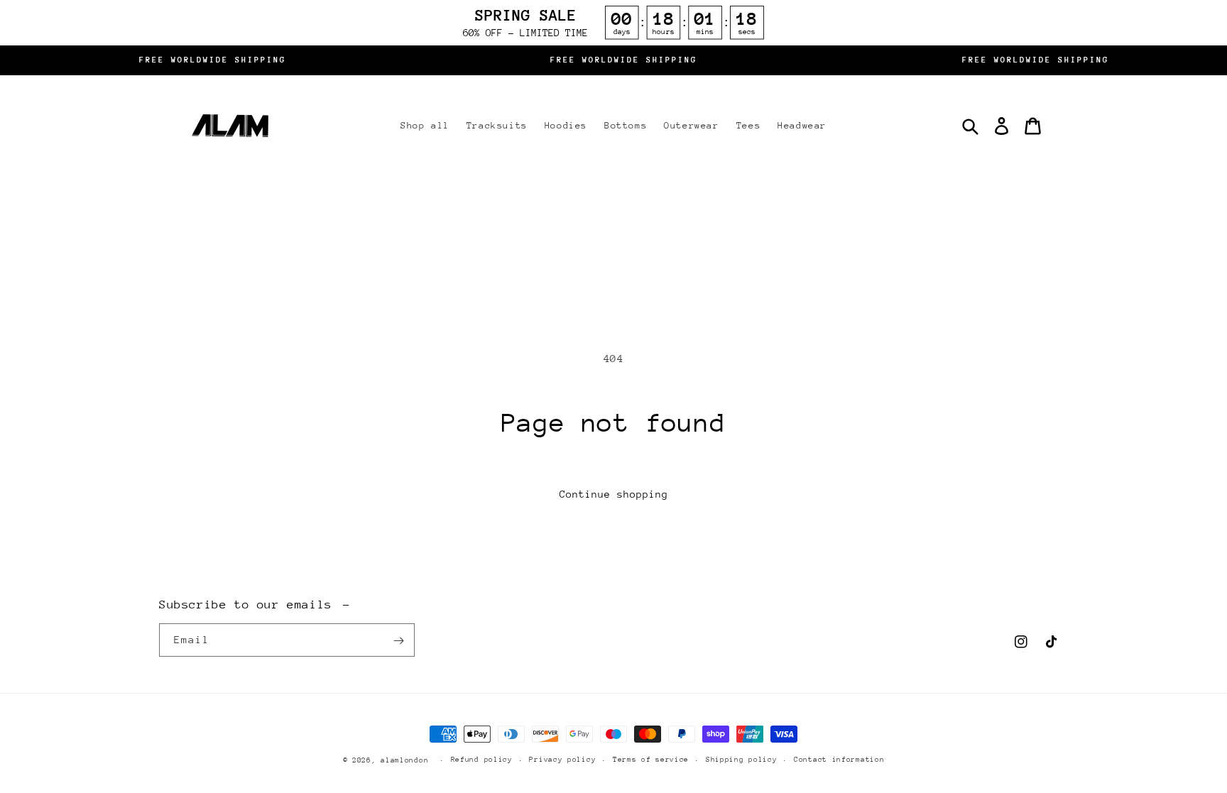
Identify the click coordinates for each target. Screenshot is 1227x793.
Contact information (839, 759)
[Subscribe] (398, 640)
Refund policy (482, 759)
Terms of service (651, 759)
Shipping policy (742, 759)
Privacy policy (562, 759)
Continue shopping (614, 494)
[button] (970, 125)
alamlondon (404, 760)
